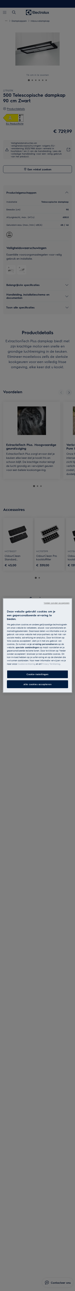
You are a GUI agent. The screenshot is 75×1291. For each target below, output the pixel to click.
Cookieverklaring (26, 663)
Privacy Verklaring (50, 663)
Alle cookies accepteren (37, 684)
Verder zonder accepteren (56, 603)
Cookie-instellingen (37, 674)
